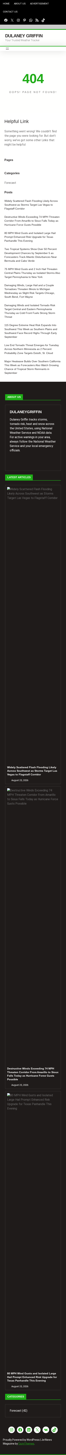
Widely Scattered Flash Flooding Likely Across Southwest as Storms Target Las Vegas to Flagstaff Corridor (31, 204)
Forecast (10, 183)
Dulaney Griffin (24, 35)
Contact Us (10, 11)
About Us (20, 3)
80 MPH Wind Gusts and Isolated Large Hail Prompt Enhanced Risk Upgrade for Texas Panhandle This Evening (30, 237)
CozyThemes (26, 1443)
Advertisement (39, 3)
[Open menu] (7, 48)
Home (6, 3)
